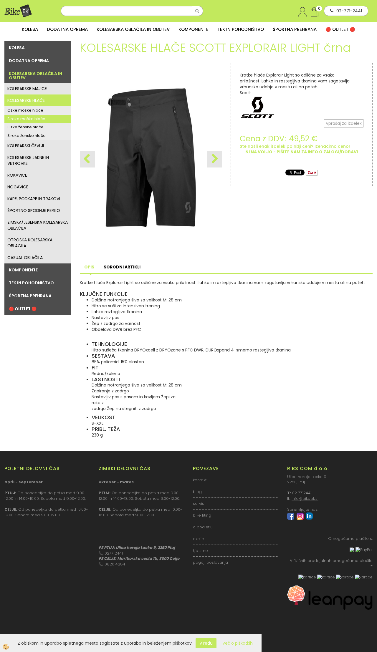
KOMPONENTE (193, 29)
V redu (206, 643)
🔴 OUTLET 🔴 (340, 29)
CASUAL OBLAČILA (25, 258)
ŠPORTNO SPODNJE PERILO (33, 210)
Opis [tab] (89, 267)
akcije (198, 539)
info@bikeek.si (305, 498)
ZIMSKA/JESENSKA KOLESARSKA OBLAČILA (37, 225)
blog (197, 492)
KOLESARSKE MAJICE (27, 89)
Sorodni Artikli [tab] (122, 267)
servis (198, 503)
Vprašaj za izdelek (344, 123)
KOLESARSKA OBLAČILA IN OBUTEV (133, 29)
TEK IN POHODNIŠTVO (240, 29)
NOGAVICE (17, 187)
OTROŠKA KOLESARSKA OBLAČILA (29, 243)
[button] (214, 159)
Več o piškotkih (237, 643)
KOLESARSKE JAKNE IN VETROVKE (28, 160)
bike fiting (202, 515)
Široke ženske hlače (26, 135)
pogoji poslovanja (210, 562)
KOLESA (30, 29)
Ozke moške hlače (25, 110)
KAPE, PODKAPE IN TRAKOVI (33, 199)
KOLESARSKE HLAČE (26, 100)
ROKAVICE (17, 175)
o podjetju (203, 527)
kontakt (199, 480)
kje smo (200, 550)
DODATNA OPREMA (67, 29)
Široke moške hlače (26, 119)
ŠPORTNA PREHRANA (295, 29)
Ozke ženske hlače (25, 127)
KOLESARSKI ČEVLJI (25, 146)
